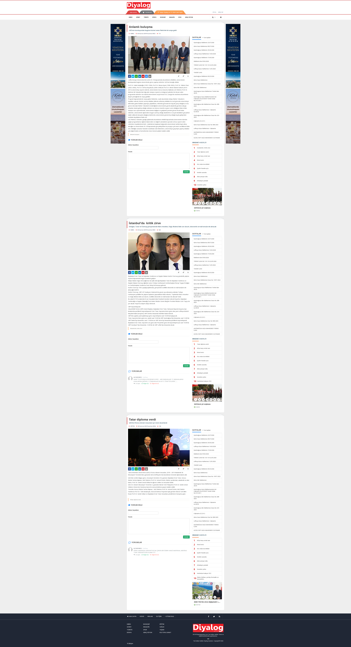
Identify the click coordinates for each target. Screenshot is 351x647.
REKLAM (150, 616)
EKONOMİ (163, 17)
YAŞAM (162, 630)
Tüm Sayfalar (207, 37)
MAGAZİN (172, 17)
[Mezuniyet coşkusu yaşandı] (207, 592)
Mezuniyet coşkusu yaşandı (205, 602)
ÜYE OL (214, 12)
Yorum (130, 151)
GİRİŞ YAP (220, 12)
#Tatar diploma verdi (135, 499)
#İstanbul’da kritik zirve (136, 328)
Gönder (186, 172)
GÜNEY (138, 17)
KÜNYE (142, 616)
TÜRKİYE (146, 17)
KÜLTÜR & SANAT (165, 632)
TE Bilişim (130, 643)
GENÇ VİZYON (189, 17)
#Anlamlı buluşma (134, 134)
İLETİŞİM (159, 616)
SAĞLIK (162, 627)
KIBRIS (130, 17)
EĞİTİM (198, 605)
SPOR (179, 17)
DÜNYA (154, 17)
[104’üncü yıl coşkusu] (207, 198)
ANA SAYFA (133, 12)
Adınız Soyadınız (133, 145)
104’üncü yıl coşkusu (202, 208)
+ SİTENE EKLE (169, 616)
